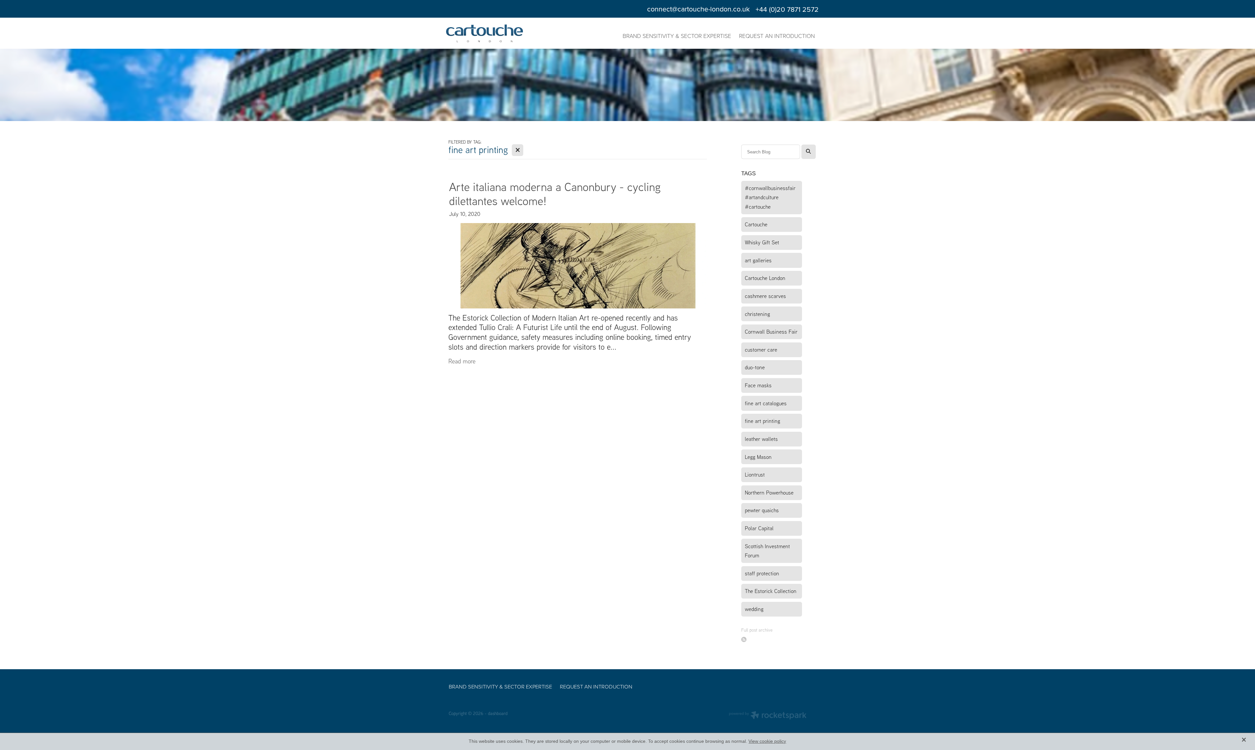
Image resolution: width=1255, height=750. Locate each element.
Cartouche (756, 224)
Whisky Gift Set (762, 242)
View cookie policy (767, 741)
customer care (761, 349)
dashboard (498, 713)
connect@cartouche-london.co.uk (698, 9)
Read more (462, 361)
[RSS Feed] (744, 639)
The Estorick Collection (770, 590)
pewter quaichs (762, 510)
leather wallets (761, 438)
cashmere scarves (765, 295)
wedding (754, 608)
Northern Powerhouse (769, 492)
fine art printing (762, 420)
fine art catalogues (766, 403)
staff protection (762, 573)
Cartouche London (765, 277)
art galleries (758, 260)
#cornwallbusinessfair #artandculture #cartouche (770, 197)
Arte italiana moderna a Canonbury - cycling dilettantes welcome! (555, 193)
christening (757, 313)
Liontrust (755, 474)
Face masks (758, 385)
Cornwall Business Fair (771, 331)
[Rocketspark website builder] (768, 716)
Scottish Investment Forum (767, 551)
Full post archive (757, 630)
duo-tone (755, 367)
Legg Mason (758, 456)
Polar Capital (759, 528)
